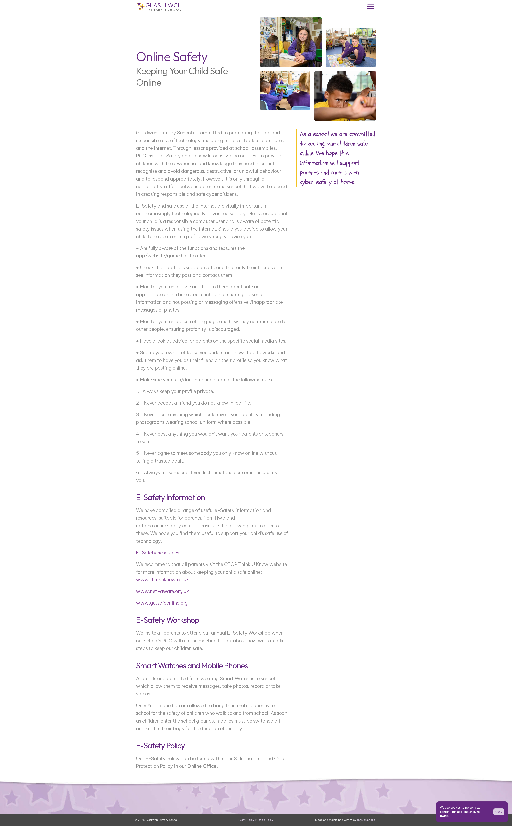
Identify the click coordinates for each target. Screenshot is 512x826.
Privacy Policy (245, 820)
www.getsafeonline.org (162, 603)
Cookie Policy (264, 820)
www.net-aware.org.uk (162, 591)
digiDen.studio (366, 820)
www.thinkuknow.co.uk (162, 579)
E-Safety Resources (157, 553)
